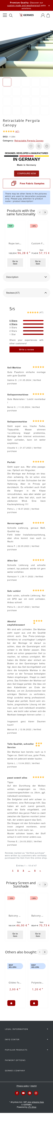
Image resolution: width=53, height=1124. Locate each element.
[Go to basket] (48, 15)
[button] (7, 82)
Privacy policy (23, 1085)
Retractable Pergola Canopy (29, 140)
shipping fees (38, 1102)
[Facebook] (17, 1093)
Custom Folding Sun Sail (38, 243)
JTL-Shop (32, 1107)
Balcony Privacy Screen (15, 915)
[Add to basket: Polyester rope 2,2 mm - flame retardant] (34, 1003)
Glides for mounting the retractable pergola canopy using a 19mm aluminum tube (15, 982)
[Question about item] (46, 146)
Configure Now (26, 173)
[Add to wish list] (31, 146)
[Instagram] (36, 1093)
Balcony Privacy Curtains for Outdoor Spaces (38, 915)
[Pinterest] (29, 1093)
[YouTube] (23, 1093)
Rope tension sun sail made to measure (15, 243)
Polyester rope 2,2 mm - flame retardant (38, 982)
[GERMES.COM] (26, 15)
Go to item (15, 262)
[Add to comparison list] (38, 146)
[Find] (11, 15)
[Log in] (43, 15)
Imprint (34, 1085)
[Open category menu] (5, 15)
